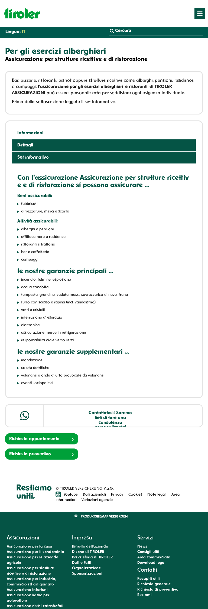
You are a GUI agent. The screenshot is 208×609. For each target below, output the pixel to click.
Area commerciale (153, 557)
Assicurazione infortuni (27, 590)
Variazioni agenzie (97, 500)
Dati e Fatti (81, 563)
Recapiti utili (148, 579)
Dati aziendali (94, 495)
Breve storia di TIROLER (92, 557)
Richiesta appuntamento (34, 439)
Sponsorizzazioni (87, 574)
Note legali (156, 495)
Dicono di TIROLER (88, 552)
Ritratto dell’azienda (90, 547)
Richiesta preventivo (30, 454)
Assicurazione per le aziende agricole (32, 560)
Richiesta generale (154, 584)
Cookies (135, 495)
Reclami (144, 595)
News (142, 547)
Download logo (150, 563)
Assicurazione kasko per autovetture (28, 598)
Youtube (71, 495)
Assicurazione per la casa (29, 547)
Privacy (117, 495)
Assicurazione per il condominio (35, 552)
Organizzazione (86, 568)
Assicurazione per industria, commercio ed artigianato (31, 582)
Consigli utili (148, 552)
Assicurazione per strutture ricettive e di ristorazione (30, 571)
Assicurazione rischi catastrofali (35, 606)
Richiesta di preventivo (157, 590)
